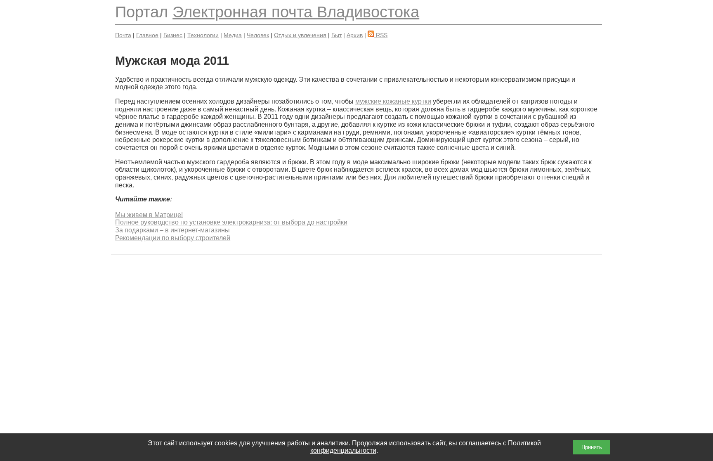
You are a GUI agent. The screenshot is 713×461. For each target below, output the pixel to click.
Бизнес (172, 35)
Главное (147, 35)
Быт (336, 35)
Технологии (203, 35)
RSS (380, 35)
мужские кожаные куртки (393, 101)
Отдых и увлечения (300, 35)
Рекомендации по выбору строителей (172, 237)
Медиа (233, 35)
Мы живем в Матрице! (149, 214)
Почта (123, 35)
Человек (258, 35)
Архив (355, 35)
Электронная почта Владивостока (295, 12)
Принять (591, 447)
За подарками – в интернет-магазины (172, 230)
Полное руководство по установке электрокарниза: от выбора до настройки (231, 222)
